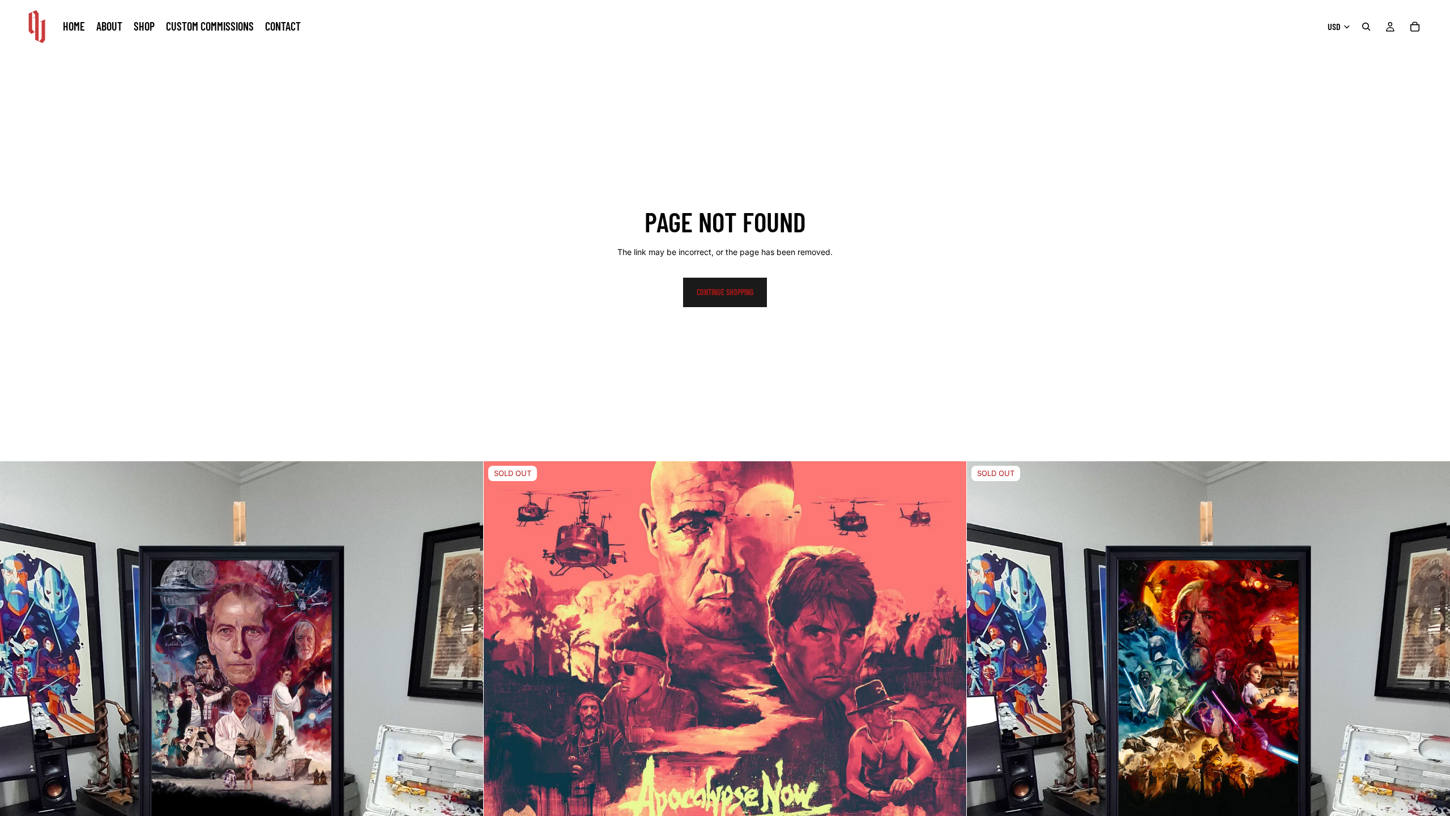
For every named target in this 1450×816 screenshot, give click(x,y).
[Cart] (1414, 26)
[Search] (1366, 26)
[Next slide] (949, 703)
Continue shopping (725, 292)
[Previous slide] (501, 703)
